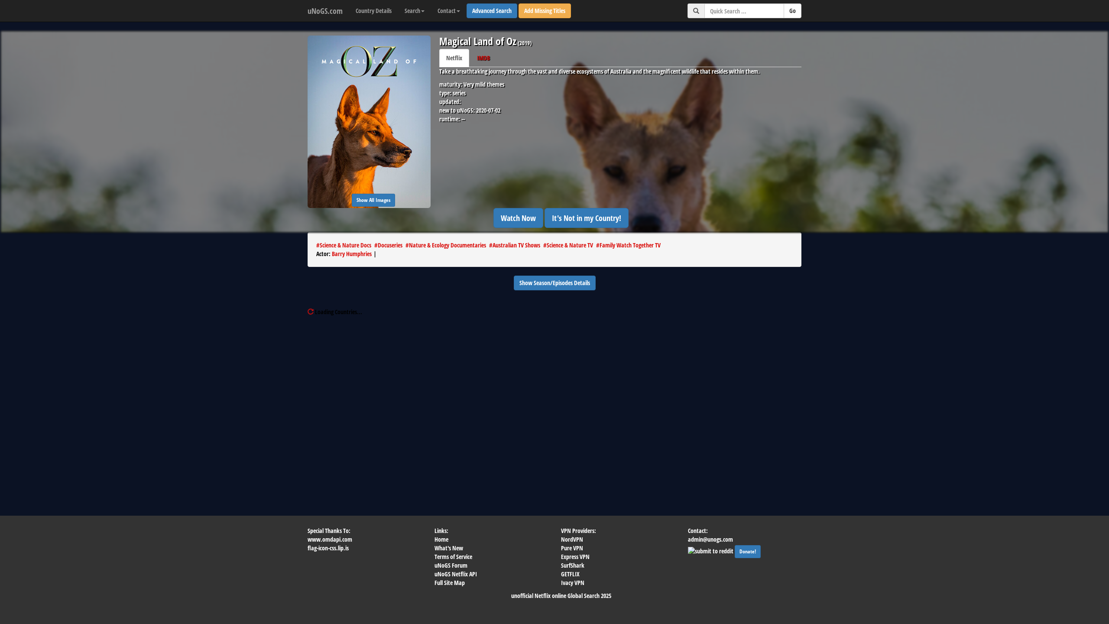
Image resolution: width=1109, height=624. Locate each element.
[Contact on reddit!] (711, 550)
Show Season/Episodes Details (554, 283)
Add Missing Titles (544, 10)
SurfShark (572, 565)
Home (441, 539)
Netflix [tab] (454, 58)
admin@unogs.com (710, 539)
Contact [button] (447, 10)
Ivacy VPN (572, 582)
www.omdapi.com (330, 539)
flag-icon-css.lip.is (328, 548)
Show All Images (373, 200)
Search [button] (412, 10)
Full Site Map (450, 582)
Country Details (374, 10)
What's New (449, 548)
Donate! (747, 551)
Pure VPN (572, 548)
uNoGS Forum (451, 565)
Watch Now (518, 218)
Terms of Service (453, 556)
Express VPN (575, 556)
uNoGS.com (325, 11)
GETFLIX (570, 574)
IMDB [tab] (483, 58)
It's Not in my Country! (586, 218)
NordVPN (572, 539)
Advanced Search (492, 10)
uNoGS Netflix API (456, 574)
